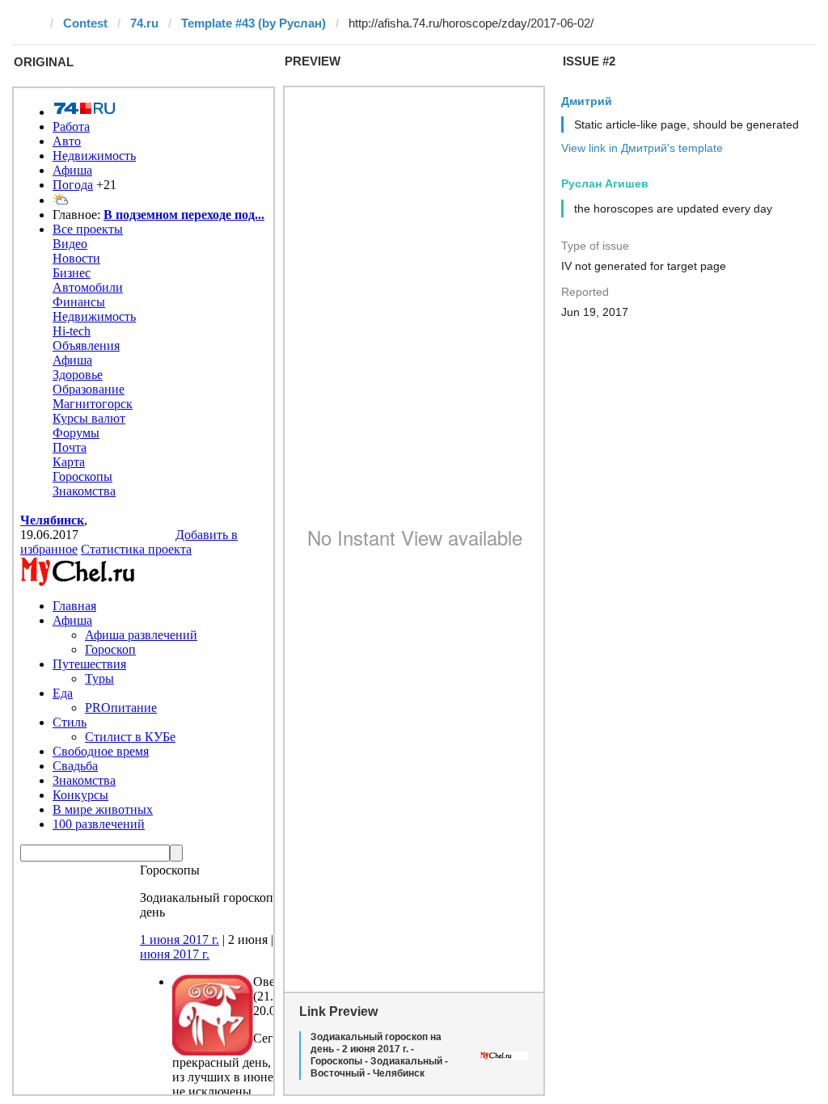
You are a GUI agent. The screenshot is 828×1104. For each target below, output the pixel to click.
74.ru (144, 23)
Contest (85, 23)
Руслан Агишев (604, 183)
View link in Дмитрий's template (642, 147)
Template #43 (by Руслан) (253, 23)
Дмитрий (586, 101)
